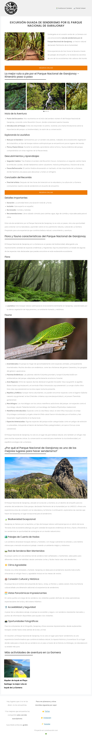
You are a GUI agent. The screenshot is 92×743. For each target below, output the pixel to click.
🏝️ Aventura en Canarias (64, 8)
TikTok (47, 711)
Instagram (47, 718)
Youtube (47, 724)
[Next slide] (85, 96)
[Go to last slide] (6, 96)
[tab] (43, 111)
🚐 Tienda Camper (80, 8)
